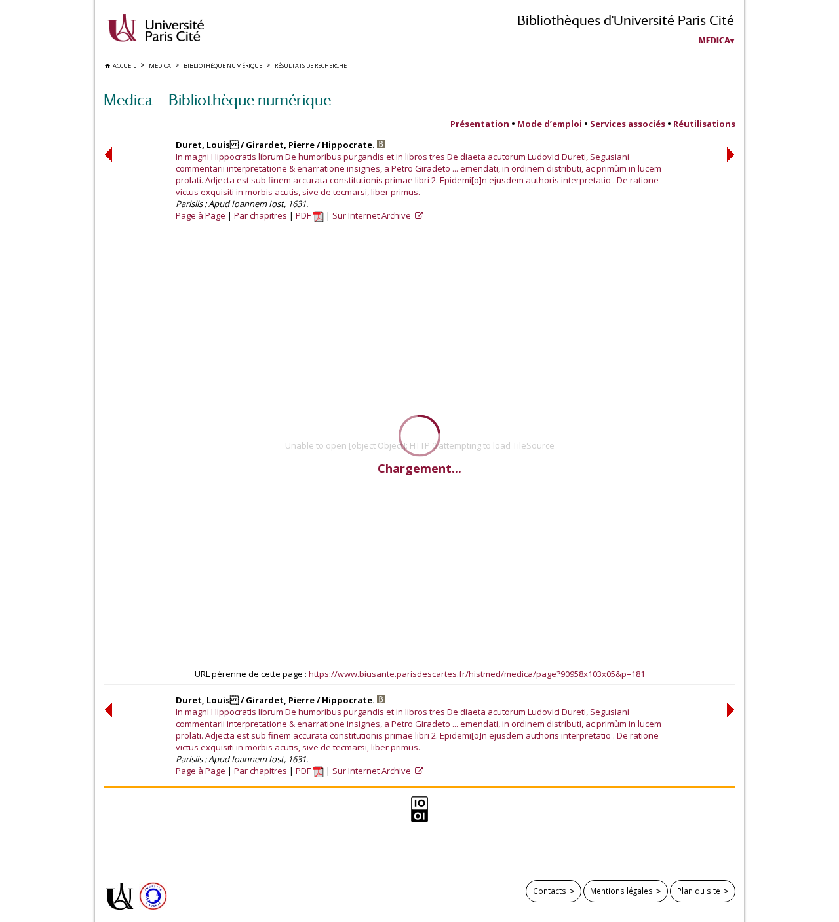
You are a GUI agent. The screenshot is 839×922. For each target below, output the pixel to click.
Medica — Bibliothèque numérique (217, 100)
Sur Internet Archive (372, 215)
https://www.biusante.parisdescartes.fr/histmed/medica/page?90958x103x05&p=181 (477, 674)
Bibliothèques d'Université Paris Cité (625, 20)
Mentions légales (621, 890)
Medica (714, 40)
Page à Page (200, 215)
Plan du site (698, 890)
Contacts (549, 890)
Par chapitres (260, 215)
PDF (304, 215)
